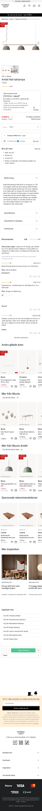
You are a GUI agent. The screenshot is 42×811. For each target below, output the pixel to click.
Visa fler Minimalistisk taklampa (13, 623)
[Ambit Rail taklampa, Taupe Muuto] (21, 43)
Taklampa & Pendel (21, 19)
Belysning (5, 19)
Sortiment (6, 760)
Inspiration (6, 768)
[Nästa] (38, 43)
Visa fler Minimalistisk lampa (12, 635)
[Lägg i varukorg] (16, 386)
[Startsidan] (5, 5)
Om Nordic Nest (9, 775)
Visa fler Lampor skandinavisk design (15, 631)
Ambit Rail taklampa (34, 19)
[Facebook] (15, 742)
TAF (3, 76)
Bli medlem (36, 108)
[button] (7, 86)
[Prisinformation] (12, 117)
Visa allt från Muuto (8, 398)
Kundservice (7, 753)
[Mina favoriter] (29, 5)
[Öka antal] (8, 650)
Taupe (5, 655)
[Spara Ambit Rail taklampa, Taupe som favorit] (38, 650)
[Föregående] (4, 43)
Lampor (11, 19)
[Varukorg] (34, 5)
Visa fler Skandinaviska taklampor (14, 619)
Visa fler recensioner (21, 337)
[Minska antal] (3, 650)
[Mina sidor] (24, 5)
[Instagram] (21, 742)
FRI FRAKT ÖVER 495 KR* (22, 1)
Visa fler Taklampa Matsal (11, 616)
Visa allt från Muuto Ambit (10, 449)
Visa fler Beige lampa (10, 639)
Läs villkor (36, 723)
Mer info (36, 141)
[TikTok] (27, 742)
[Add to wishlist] (12, 386)
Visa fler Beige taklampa (11, 627)
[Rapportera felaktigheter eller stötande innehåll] (39, 276)
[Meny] (39, 5)
